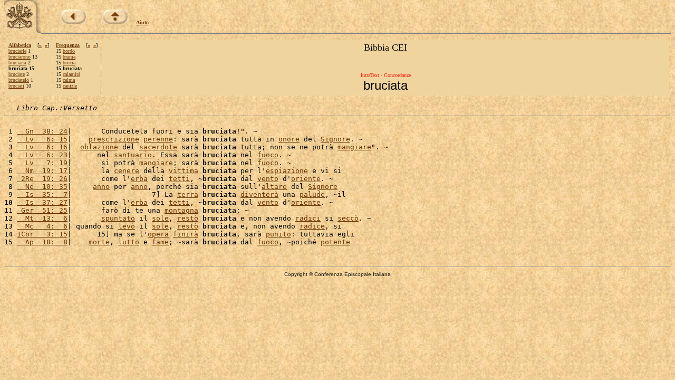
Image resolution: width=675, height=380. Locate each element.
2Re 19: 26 (42, 179)
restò (187, 218)
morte (99, 242)
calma (69, 80)
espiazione (287, 171)
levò (126, 226)
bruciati (16, 86)
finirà (185, 234)
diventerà (259, 194)
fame (160, 242)
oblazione (99, 147)
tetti (179, 179)
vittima (183, 171)
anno (101, 187)
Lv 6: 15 (42, 139)
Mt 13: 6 (42, 218)
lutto (128, 242)
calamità (71, 74)
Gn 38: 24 (42, 131)
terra (187, 194)
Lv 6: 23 (42, 155)
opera (158, 234)
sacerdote (158, 147)
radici (308, 218)
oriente (306, 179)
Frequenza (68, 45)
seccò (348, 218)
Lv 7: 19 (42, 163)
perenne (158, 139)
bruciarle (17, 51)
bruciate (16, 74)
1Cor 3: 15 (42, 234)
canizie (70, 86)
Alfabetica (19, 45)
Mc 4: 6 (42, 226)
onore (289, 139)
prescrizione (114, 139)
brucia (69, 62)
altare (274, 187)
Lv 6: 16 (42, 147)
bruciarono (19, 57)
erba (139, 179)
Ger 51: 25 (42, 210)
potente (335, 242)
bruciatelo (18, 80)
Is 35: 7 (42, 194)
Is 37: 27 (42, 202)
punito (278, 234)
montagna (181, 210)
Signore (335, 139)
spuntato (118, 218)
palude (312, 194)
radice (312, 226)
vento (267, 179)
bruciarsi (17, 62)
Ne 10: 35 (42, 187)
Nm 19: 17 (42, 171)
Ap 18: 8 (42, 242)
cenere (126, 171)
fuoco (267, 155)
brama (69, 57)
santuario (133, 155)
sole (160, 218)
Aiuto (142, 22)
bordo (69, 51)
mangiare (354, 147)
